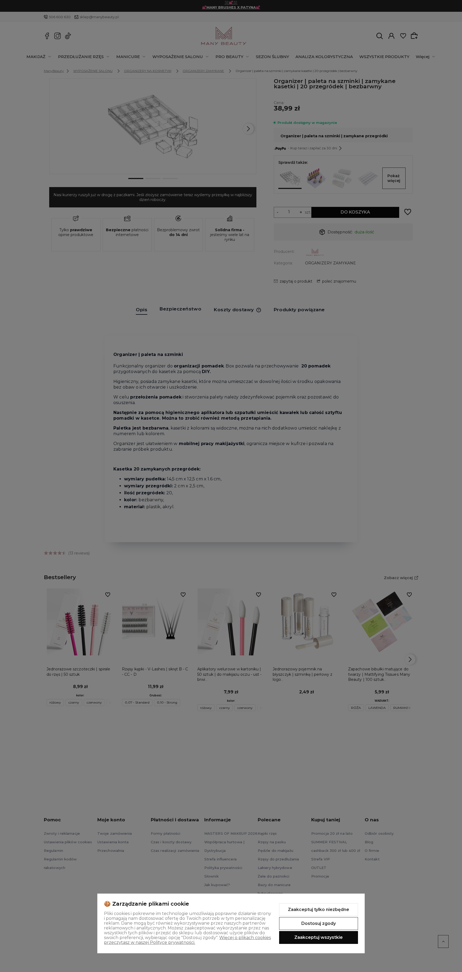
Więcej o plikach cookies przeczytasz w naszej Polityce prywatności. (187, 940)
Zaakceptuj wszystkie (318, 937)
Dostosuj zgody (318, 923)
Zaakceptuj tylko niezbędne (318, 909)
